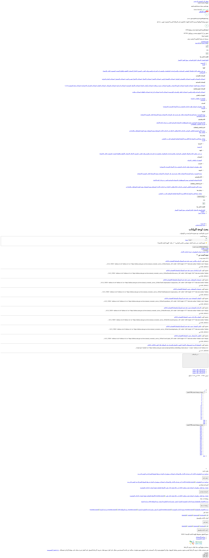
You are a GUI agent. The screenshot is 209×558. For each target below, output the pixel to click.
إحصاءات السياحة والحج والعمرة (196, 92)
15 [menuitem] (201, 413)
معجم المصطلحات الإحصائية (184, 122)
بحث (190, 240)
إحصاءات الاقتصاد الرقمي (168, 79)
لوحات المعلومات (196, 252)
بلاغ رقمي (168, 487)
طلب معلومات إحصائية (198, 106)
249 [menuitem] (201, 438)
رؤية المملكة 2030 (153, 501)
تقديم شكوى (185, 487)
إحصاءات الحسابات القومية (198, 79)
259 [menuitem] (201, 453)
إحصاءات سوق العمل (199, 85)
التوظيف (172, 139)
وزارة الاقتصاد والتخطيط (201, 501)
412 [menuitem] (204, 456)
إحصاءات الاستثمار (120, 79)
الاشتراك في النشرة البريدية (145, 474)
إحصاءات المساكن (111, 85)
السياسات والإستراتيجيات (177, 71)
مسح (186, 240)
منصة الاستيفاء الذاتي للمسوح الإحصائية (151, 114)
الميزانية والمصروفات (152, 71)
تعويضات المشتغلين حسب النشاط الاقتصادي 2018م (187, 289)
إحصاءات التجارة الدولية (108, 79)
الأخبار (161, 131)
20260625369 (204, 41)
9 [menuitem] (201, 404)
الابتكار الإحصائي (132, 71)
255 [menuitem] (201, 447)
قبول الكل (205, 554)
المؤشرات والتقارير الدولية (198, 98)
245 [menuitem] (201, 432)
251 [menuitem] (201, 441)
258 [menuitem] (201, 451)
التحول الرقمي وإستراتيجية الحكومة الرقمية (170, 501)
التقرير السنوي (141, 71)
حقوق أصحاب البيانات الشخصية (148, 487)
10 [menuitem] (201, 405)
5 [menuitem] (201, 398)
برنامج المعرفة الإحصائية (190, 114)
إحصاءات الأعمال (147, 79)
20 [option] (199, 369)
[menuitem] (200, 537)
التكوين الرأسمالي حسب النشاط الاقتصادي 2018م (187, 335)
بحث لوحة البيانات (200, 225)
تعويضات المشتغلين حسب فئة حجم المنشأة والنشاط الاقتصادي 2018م (182, 279)
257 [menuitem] (201, 450)
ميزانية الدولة (144, 501)
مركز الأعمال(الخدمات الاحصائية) (172, 106)
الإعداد (206, 553)
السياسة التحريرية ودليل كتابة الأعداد (166, 122)
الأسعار (180, 60)
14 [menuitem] (201, 411)
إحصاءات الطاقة (145, 92)
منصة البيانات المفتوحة (188, 501)
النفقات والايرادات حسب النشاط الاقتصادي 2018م (187, 317)
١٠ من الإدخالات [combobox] (195, 354)
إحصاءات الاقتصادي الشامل (182, 79)
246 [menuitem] (201, 434)
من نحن (203, 71)
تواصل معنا (202, 139)
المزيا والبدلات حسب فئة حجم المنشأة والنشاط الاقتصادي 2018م (183, 270)
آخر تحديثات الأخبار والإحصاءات (183, 474)
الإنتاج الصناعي (192, 60)
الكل (207, 252)
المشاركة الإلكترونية (189, 139)
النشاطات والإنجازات (134, 131)
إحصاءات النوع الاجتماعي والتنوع (175, 85)
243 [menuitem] (201, 429)
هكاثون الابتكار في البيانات (170, 131)
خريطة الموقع (156, 474)
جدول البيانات (188, 252)
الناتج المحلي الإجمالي (202, 60)
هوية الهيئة (143, 131)
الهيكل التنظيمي (188, 71)
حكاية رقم (181, 114)
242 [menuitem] (201, 428)
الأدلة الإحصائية (201, 122)
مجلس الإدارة (197, 71)
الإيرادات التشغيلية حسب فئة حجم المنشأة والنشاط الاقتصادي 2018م (182, 307)
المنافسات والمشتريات (164, 71)
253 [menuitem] (201, 444)
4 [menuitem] (201, 397)
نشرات (204, 252)
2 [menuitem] (201, 394)
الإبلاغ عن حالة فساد (176, 487)
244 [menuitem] (201, 431)
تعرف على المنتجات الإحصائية (170, 114)
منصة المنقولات (150, 131)
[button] (201, 9)
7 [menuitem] (201, 401)
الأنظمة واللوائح (124, 71)
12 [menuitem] (201, 408)
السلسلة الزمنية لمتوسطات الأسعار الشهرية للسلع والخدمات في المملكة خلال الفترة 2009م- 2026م (174, 345)
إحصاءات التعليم (101, 85)
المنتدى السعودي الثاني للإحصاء (111, 71)
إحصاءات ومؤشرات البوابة (167, 474)
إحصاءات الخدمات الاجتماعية (89, 85)
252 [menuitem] (201, 442)
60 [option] (199, 372)
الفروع (197, 139)
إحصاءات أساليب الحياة (147, 85)
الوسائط (157, 131)
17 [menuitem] (201, 416)
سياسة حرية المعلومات (202, 474)
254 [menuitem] (201, 445)
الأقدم (202, 248)
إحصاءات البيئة (164, 92)
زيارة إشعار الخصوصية (53, 550)
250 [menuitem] (201, 439)
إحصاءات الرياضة (121, 85)
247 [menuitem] (201, 435)
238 (204, 420)
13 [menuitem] (201, 410)
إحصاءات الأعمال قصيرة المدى (133, 79)
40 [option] (199, 371)
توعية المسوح (201, 114)
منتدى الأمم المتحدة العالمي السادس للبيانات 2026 (191, 131)
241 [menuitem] (201, 426)
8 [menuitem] (201, 402)
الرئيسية (199, 147)
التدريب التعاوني (166, 139)
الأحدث (206, 248)
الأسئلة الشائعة (179, 139)
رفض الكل (205, 556)
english (202, 211)
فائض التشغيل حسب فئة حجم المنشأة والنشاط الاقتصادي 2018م (183, 326)
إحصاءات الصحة (189, 85)
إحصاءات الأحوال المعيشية (133, 85)
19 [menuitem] (201, 419)
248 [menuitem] (201, 437)
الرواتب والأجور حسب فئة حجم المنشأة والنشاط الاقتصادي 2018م (183, 261)
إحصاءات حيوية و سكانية (160, 85)
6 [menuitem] (201, 399)
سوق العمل (185, 60)
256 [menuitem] (201, 448)
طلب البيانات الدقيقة (186, 106)
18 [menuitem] (201, 417)
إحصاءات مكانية (136, 92)
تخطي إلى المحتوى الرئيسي (200, 1)
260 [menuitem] (201, 454)
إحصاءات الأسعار (156, 79)
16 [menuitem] (201, 414)
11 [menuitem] (201, 407)
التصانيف (194, 122)
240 (204, 423)
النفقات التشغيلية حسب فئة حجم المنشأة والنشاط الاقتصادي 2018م (182, 298)
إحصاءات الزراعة (155, 92)
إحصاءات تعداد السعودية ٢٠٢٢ (73, 85)
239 (204, 422)
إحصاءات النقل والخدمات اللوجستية (177, 92)
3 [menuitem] (201, 395)
